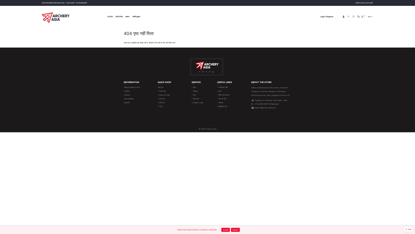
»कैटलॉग (160, 87)
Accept (225, 230)
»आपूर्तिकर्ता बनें (222, 106)
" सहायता (220, 103)
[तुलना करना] (358, 16)
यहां (167, 43)
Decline (235, 230)
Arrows (119, 16)
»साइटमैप (127, 103)
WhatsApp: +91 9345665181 (76, 3)
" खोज (194, 87)
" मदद (194, 95)
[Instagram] (210, 72)
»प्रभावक (127, 95)
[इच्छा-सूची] (353, 16)
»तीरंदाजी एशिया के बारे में (132, 87)
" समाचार (195, 91)
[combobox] (370, 16)
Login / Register (327, 16)
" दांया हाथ (161, 103)
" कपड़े (160, 106)
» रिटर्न (219, 91)
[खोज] (348, 16)
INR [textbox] (369, 17)
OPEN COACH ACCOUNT (364, 3)
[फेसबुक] (199, 72)
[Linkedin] (213, 72)
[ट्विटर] (203, 72)
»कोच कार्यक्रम (129, 99)
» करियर (126, 91)
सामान (127, 16)
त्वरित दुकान (137, 16)
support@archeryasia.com (265, 108)
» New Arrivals (164, 95)
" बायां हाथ (161, 99)
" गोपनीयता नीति (222, 87)
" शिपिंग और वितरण (223, 95)
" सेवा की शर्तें (221, 99)
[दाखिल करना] (342, 16)
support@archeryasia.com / (53, 3)
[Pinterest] (206, 72)
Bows (110, 16)
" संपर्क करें (195, 99)
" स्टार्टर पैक (162, 91)
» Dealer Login (198, 103)
